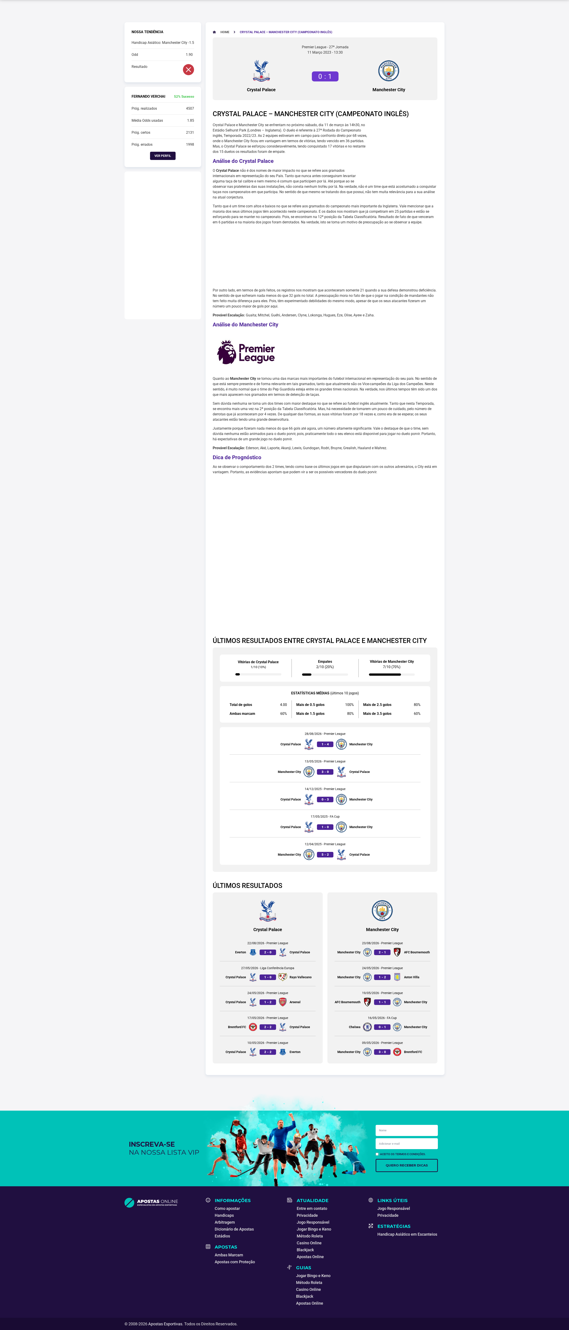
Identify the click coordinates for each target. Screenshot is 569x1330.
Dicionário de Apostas (234, 1229)
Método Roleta (310, 1236)
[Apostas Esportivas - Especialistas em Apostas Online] (162, 1203)
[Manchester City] (389, 71)
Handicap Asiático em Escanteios (407, 1234)
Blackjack (305, 1249)
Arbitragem (225, 1222)
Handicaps (224, 1215)
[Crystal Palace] (261, 71)
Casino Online (309, 1243)
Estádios (222, 1236)
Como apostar (227, 1208)
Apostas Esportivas (165, 1324)
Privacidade (307, 1215)
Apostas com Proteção (235, 1261)
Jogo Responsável (313, 1222)
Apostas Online (310, 1256)
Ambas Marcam (229, 1255)
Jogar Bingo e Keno (314, 1229)
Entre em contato (312, 1208)
